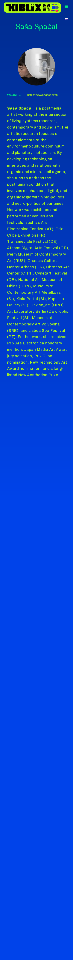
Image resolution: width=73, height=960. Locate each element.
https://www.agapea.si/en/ (42, 95)
